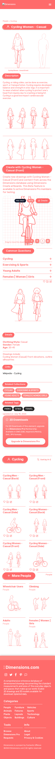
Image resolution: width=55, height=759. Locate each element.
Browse (7, 731)
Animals (8, 711)
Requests (8, 738)
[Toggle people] (42, 241)
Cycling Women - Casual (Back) (39, 511)
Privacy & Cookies (33, 738)
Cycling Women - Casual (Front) (12, 545)
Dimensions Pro (12, 734)
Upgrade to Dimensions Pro (25, 441)
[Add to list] (47, 281)
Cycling (13, 21)
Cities (18, 409)
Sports (30, 711)
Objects (8, 717)
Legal (27, 734)
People (5, 21)
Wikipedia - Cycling (12, 373)
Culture (31, 717)
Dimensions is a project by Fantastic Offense (22, 745)
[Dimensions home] (9, 4)
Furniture (19, 707)
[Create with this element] (50, 281)
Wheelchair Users (13, 586)
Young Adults (12, 395)
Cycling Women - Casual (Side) (39, 545)
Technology (33, 714)
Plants (7, 714)
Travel (29, 409)
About (27, 731)
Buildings (19, 717)
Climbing (34, 586)
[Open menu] (50, 4)
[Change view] (48, 241)
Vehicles (31, 707)
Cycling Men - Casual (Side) (11, 511)
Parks (8, 409)
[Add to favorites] (44, 281)
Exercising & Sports (28, 390)
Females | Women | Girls (35, 395)
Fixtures (19, 711)
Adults (6, 620)
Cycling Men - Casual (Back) (11, 477)
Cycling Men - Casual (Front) (37, 477)
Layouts (19, 714)
